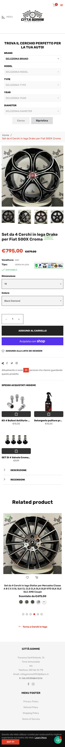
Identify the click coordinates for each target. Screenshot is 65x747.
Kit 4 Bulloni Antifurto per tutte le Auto (16, 420)
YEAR (7, 92)
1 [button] (23, 614)
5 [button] (38, 614)
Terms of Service (31, 719)
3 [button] (31, 614)
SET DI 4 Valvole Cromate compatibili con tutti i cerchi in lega (16, 457)
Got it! (10, 742)
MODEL (8, 66)
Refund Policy (31, 707)
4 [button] (34, 614)
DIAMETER (10, 105)
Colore (5, 293)
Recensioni (17, 479)
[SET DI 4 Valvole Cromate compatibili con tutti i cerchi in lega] (16, 439)
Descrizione (18, 470)
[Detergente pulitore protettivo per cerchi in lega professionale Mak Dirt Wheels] (48, 402)
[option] (32, 560)
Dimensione (8, 276)
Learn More (41, 737)
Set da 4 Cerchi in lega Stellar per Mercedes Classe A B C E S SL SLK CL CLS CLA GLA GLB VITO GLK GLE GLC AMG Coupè (33, 588)
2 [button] (27, 614)
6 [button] (41, 614)
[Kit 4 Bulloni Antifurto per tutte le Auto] (16, 402)
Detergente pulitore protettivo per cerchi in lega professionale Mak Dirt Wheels (48, 420)
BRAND (8, 53)
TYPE (7, 79)
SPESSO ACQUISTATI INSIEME (19, 385)
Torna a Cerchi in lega (34, 626)
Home (5, 135)
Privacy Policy (30, 701)
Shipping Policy (31, 713)
